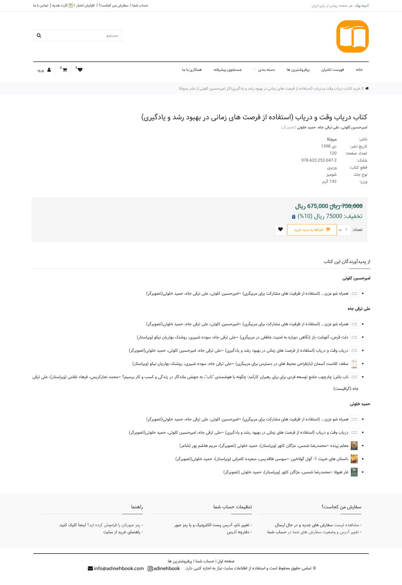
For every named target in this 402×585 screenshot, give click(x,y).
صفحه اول (226, 561)
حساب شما (140, 5)
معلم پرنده (340, 445)
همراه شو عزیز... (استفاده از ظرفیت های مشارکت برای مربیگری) (296, 293)
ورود (41, 70)
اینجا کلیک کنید (73, 525)
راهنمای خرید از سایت (121, 532)
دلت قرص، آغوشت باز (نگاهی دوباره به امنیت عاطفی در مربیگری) (295, 337)
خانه (359, 69)
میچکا (332, 139)
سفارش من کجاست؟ (113, 5)
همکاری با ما (192, 69)
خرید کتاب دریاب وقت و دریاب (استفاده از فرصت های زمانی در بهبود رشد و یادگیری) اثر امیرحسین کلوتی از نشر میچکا (270, 88)
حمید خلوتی (306, 127)
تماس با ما (40, 5)
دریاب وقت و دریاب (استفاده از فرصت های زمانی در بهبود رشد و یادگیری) (287, 350)
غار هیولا (342, 472)
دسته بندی (266, 69)
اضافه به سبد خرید (309, 230)
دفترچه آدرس (238, 532)
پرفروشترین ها (298, 69)
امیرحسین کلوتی (354, 127)
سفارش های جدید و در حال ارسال (304, 525)
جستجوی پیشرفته (228, 69)
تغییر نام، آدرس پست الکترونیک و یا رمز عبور (212, 525)
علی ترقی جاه (328, 127)
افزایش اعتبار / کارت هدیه (73, 5)
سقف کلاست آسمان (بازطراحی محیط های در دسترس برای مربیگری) (292, 363)
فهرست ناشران (332, 69)
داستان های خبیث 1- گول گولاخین (320, 458)
